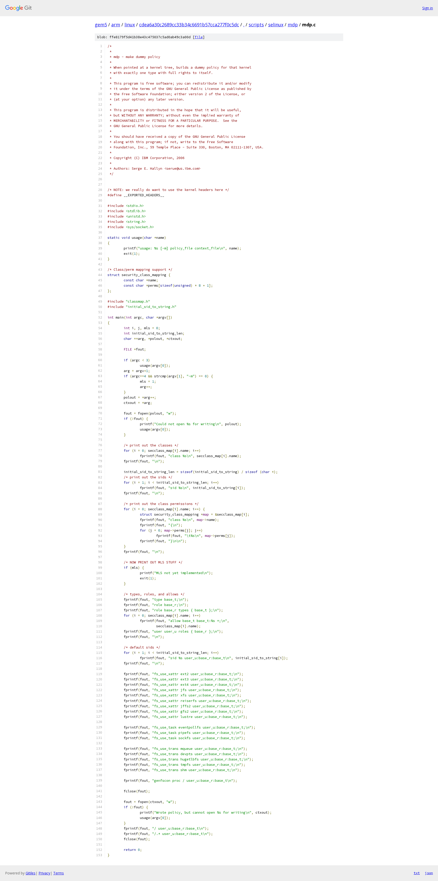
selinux (275, 25)
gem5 (101, 25)
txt (417, 873)
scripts (256, 25)
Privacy (44, 873)
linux (129, 25)
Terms (58, 873)
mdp (293, 25)
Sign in (427, 8)
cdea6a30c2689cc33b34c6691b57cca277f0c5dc (189, 25)
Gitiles (30, 873)
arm (115, 25)
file (199, 37)
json (429, 873)
